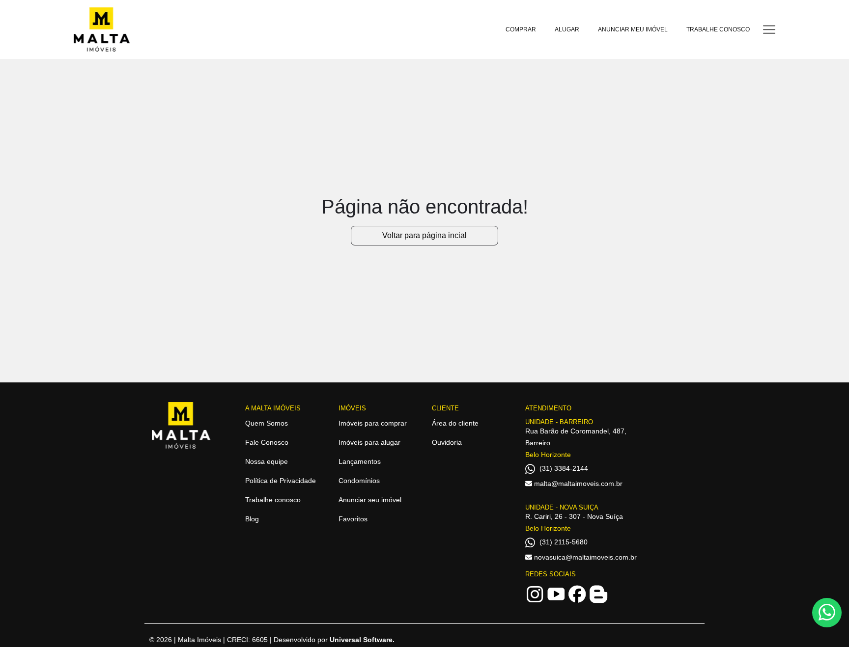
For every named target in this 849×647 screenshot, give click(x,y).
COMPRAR (521, 29)
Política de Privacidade (280, 481)
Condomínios (359, 481)
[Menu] (769, 29)
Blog (252, 519)
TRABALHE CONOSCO (718, 29)
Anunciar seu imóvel (370, 500)
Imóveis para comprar (373, 423)
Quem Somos (266, 423)
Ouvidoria (447, 442)
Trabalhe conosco (273, 500)
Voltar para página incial (424, 235)
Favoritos (353, 519)
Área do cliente (455, 423)
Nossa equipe (266, 461)
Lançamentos (360, 461)
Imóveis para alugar (369, 442)
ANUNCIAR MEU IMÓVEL (633, 29)
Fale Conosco (266, 442)
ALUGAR (567, 29)
